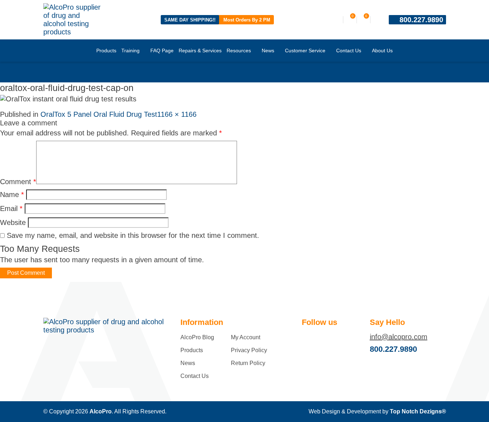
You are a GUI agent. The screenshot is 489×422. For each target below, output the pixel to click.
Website (13, 222)
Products (106, 50)
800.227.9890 (421, 20)
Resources (239, 50)
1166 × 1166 (177, 114)
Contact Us (348, 50)
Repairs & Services (200, 50)
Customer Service (305, 50)
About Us (382, 50)
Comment (18, 182)
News (268, 50)
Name (12, 194)
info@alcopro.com (398, 337)
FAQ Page (162, 50)
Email (11, 208)
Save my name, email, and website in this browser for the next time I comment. (133, 235)
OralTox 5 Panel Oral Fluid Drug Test (98, 114)
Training (130, 50)
